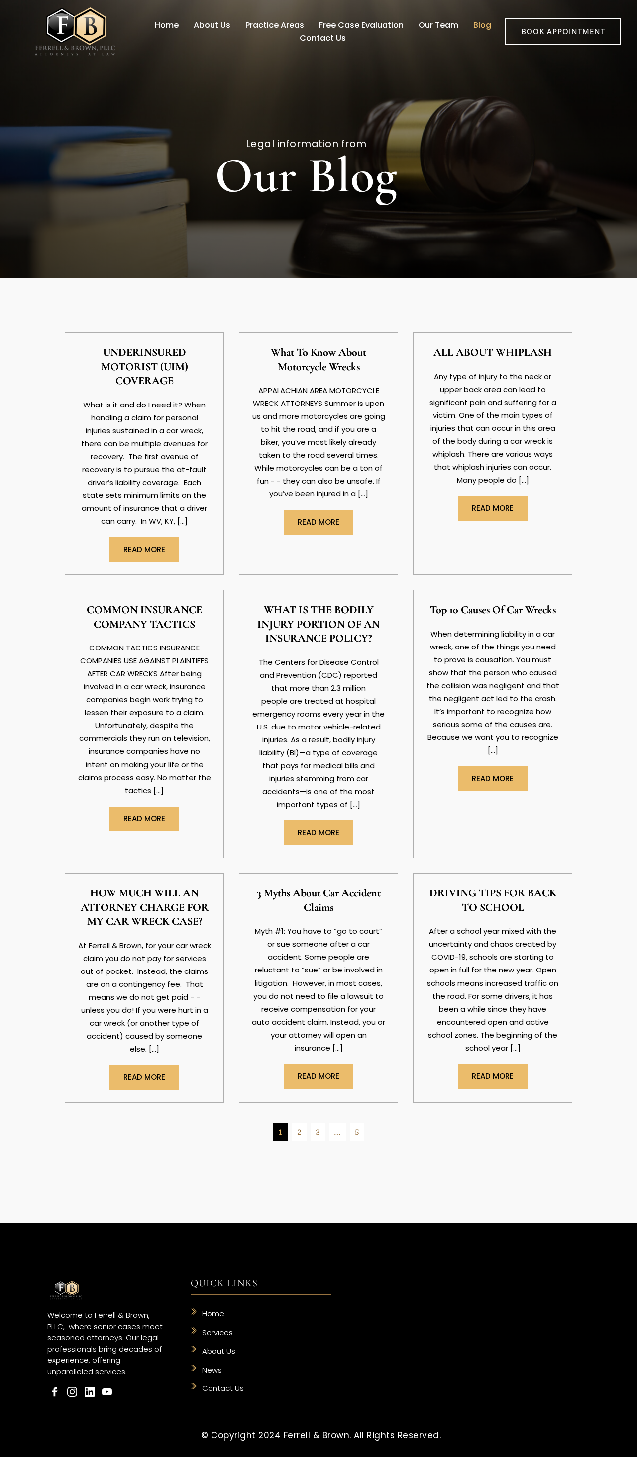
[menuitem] (166, 25)
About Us (218, 1351)
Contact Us (223, 1388)
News (212, 1370)
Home (214, 1313)
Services (217, 1332)
